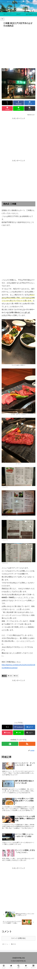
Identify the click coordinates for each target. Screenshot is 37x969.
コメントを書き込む (18, 938)
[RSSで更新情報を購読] (27, 744)
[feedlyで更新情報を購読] (10, 744)
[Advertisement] (18, 47)
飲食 (5, 675)
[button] (29, 108)
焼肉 (11, 675)
